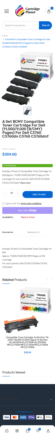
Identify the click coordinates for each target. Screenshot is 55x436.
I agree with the (23, 203)
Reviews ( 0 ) (33, 232)
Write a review (8, 149)
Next (51, 279)
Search (46, 25)
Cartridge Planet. (24, 412)
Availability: (8, 217)
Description (7, 232)
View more (25, 183)
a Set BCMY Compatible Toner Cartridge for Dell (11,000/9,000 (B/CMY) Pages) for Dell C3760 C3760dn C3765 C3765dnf (25, 129)
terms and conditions (31, 203)
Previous (47, 279)
